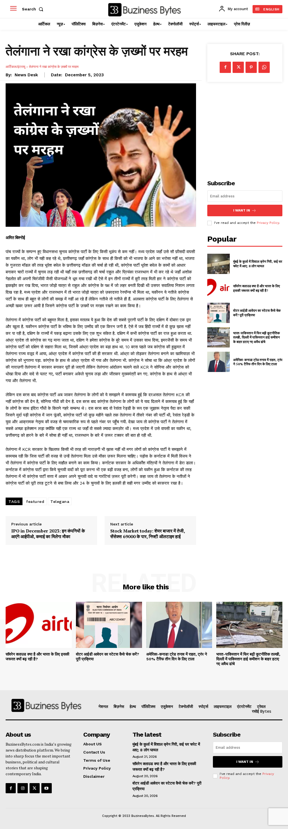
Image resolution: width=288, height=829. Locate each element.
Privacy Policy (268, 223)
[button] (34, 9)
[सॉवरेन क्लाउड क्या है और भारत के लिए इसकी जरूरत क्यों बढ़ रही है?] (218, 288)
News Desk (26, 74)
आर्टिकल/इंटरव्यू (15, 66)
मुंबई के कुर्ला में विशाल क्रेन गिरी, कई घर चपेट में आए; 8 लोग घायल (257, 263)
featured (35, 501)
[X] (238, 67)
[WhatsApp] (264, 67)
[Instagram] (22, 788)
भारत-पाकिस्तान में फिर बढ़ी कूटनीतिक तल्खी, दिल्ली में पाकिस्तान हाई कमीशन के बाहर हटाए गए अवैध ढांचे (256, 337)
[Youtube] (46, 788)
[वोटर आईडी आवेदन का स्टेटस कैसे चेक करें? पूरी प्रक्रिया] (218, 313)
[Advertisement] (247, 127)
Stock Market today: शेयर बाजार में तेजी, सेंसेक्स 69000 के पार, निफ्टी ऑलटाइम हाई (147, 533)
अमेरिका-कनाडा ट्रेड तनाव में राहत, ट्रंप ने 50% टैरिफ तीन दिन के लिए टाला (257, 362)
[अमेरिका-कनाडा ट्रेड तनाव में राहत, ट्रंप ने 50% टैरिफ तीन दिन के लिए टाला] (218, 362)
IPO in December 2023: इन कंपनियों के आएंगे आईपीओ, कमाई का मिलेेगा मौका (48, 533)
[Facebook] (225, 67)
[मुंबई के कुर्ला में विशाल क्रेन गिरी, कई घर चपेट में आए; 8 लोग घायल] (218, 264)
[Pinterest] (251, 67)
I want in (241, 210)
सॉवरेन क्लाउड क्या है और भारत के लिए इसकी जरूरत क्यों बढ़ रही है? (256, 288)
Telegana (59, 501)
